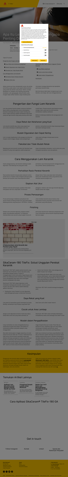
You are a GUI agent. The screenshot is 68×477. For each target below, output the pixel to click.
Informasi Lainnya (24, 39)
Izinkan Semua (34, 60)
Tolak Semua (43, 60)
